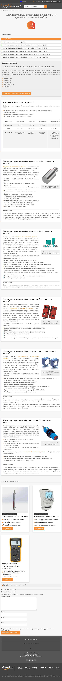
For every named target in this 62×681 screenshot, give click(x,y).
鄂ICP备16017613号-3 (55, 676)
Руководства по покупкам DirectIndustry (19, 675)
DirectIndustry (38, 1)
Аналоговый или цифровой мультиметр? (14, 571)
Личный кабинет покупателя (31, 655)
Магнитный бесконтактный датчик (21, 308)
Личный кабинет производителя (31, 654)
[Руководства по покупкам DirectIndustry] (31, 25)
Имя (2, 612)
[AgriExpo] (57, 668)
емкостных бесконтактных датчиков (26, 237)
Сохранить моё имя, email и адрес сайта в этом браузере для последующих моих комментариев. (27, 629)
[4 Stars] (6, 585)
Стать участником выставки (53, 1)
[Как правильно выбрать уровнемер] (15, 500)
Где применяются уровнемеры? (11, 525)
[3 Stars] (4, 585)
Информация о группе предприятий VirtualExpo (31, 656)
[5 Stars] (7, 585)
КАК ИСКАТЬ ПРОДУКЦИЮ (31, 639)
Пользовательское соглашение (26, 676)
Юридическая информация (48, 675)
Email (3, 617)
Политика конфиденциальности (9, 676)
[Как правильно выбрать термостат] (47, 500)
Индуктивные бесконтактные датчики (14, 166)
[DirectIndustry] (11, 5)
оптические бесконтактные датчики (34, 452)
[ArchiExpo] (27, 668)
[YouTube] (29, 660)
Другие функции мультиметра (11, 576)
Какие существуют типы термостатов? (45, 525)
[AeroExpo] (51, 668)
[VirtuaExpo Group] (8, 668)
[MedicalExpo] (42, 668)
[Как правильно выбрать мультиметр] (15, 549)
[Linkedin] (32, 660)
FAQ (31, 648)
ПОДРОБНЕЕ (7, 529)
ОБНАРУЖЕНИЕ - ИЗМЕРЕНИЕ (9, 63)
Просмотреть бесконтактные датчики (17, 93)
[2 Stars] (3, 585)
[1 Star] (2, 585)
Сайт (2, 622)
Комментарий (5, 596)
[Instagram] (35, 660)
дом (1, 10)
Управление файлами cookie (42, 676)
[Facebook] (27, 660)
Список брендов (31, 652)
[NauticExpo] (35, 668)
